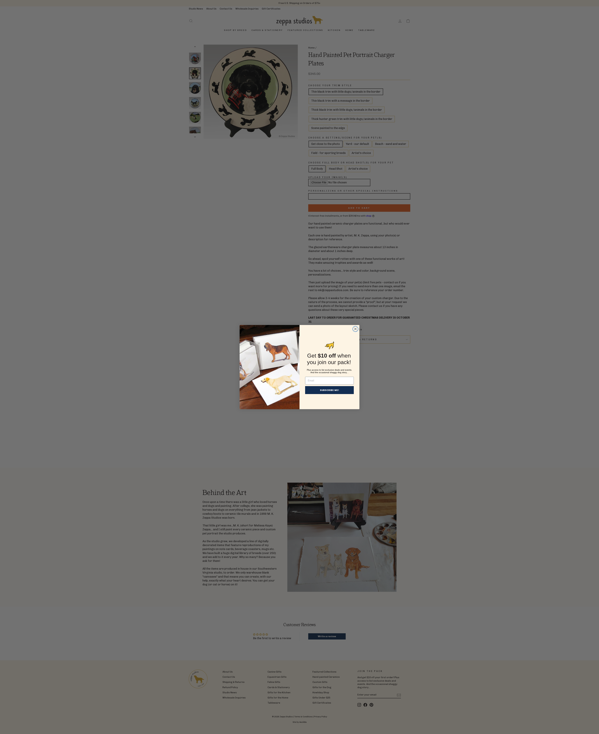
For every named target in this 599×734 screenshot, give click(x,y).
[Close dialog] (355, 329)
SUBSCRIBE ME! (329, 390)
